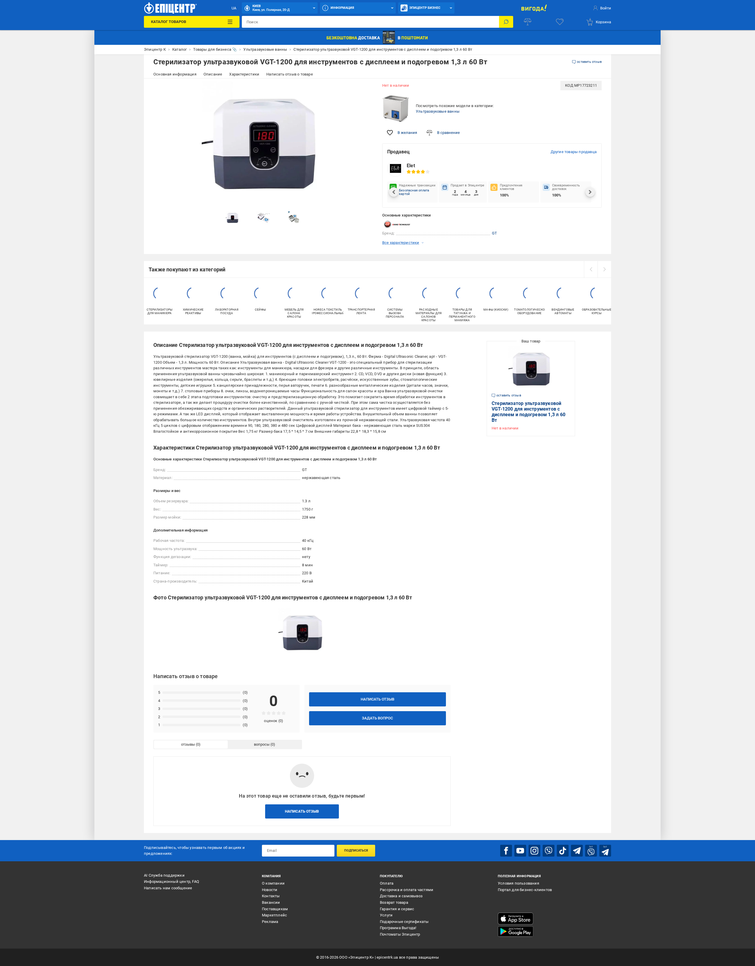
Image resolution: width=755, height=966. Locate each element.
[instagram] (534, 851)
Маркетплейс (274, 915)
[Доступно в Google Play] (515, 931)
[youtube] (520, 851)
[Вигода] (534, 8)
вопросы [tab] (262, 744)
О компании (273, 883)
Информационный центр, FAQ (171, 881)
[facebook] (506, 851)
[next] (604, 269)
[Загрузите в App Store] (515, 918)
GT (494, 233)
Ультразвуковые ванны (437, 111)
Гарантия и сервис (397, 909)
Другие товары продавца (574, 152)
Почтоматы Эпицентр (400, 934)
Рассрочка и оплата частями (406, 890)
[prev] (591, 269)
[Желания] (560, 22)
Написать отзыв (377, 699)
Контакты (271, 896)
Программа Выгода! (398, 928)
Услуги (386, 915)
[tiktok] (563, 851)
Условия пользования (518, 883)
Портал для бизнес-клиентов (525, 890)
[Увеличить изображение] (364, 89)
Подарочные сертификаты (404, 921)
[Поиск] (506, 22)
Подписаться (356, 850)
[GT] (397, 224)
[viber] (548, 851)
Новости (269, 890)
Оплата (386, 883)
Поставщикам (275, 909)
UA (234, 8)
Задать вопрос (377, 718)
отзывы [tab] (188, 744)
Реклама (270, 921)
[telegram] (577, 851)
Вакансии (271, 902)
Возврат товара (394, 902)
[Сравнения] (527, 22)
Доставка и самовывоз (401, 896)
